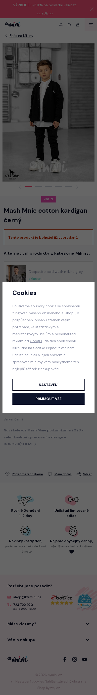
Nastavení (48, 385)
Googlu (36, 341)
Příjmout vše (48, 399)
